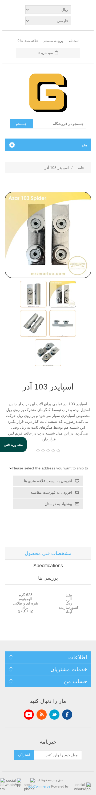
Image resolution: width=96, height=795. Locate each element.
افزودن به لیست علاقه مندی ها (48, 481)
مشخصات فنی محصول (48, 553)
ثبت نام (73, 41)
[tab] (48, 553)
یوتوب (29, 714)
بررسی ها (48, 578)
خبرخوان (42, 714)
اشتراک (24, 755)
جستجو (21, 123)
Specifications (48, 565)
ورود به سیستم (53, 41)
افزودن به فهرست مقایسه (51, 492)
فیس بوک (67, 714)
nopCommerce (39, 786)
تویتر (54, 714)
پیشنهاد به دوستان (58, 504)
